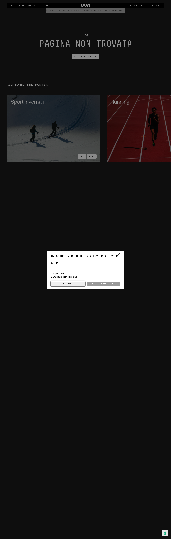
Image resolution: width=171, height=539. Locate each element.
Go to (103, 284)
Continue (68, 284)
